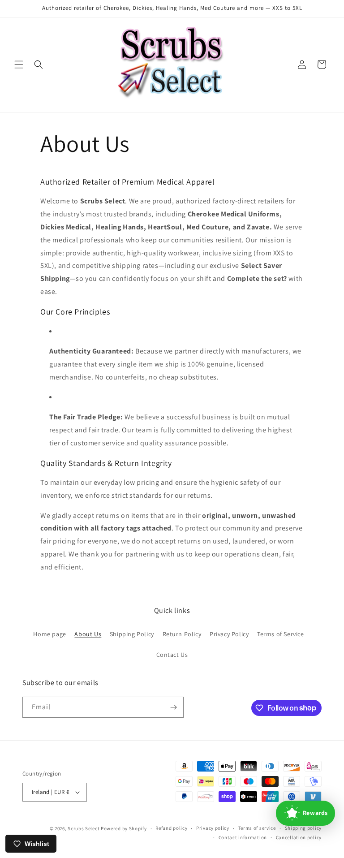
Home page (49, 634)
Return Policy (182, 634)
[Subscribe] (173, 707)
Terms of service (257, 828)
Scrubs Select (83, 828)
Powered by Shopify (124, 828)
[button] (19, 64)
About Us (87, 634)
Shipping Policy (132, 634)
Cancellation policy (299, 837)
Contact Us (172, 655)
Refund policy (171, 828)
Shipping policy (303, 828)
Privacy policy (212, 828)
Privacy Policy (229, 634)
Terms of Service (280, 634)
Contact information (243, 837)
